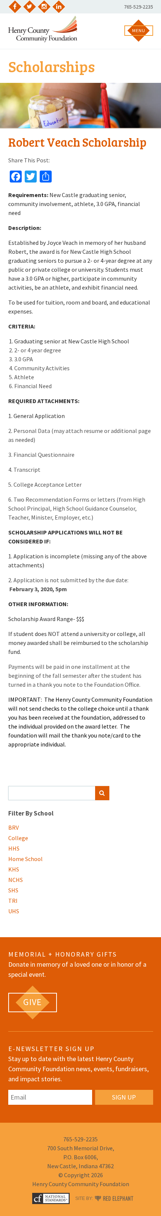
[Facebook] (15, 6)
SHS (13, 890)
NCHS (15, 879)
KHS (13, 869)
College (18, 838)
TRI (13, 900)
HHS (13, 848)
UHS (13, 911)
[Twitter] (29, 6)
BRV (13, 827)
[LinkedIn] (59, 6)
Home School (25, 859)
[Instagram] (44, 6)
